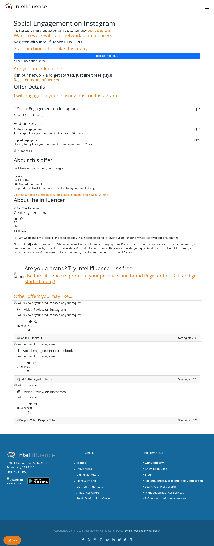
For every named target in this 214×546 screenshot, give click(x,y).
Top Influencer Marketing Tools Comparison (174, 481)
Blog (148, 474)
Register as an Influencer (37, 79)
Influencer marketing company (166, 498)
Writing (103, 195)
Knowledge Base (156, 469)
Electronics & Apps (50, 195)
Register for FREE (107, 56)
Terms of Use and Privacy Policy (141, 530)
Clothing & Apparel (26, 195)
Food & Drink (90, 195)
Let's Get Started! (99, 30)
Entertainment (72, 195)
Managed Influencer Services (164, 492)
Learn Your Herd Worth (160, 486)
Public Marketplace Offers (93, 498)
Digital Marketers (87, 474)
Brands (81, 463)
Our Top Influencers (89, 486)
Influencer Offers (87, 492)
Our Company (154, 463)
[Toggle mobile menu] (207, 7)
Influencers (84, 469)
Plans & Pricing (86, 481)
